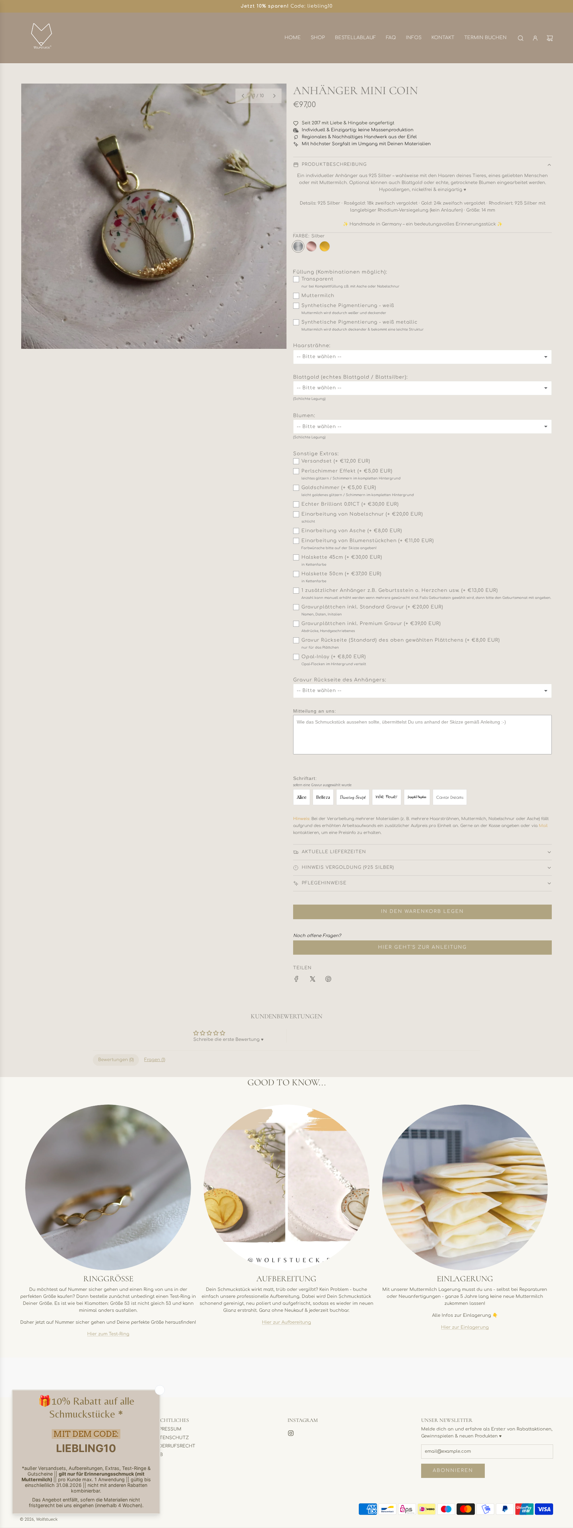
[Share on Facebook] (296, 980)
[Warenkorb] (549, 38)
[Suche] (520, 38)
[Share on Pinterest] (328, 980)
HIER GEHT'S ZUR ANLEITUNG (422, 947)
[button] (242, 96)
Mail (543, 825)
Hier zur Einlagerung (465, 1327)
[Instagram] (291, 1433)
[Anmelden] (535, 38)
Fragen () (154, 1059)
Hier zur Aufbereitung (286, 1322)
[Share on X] (312, 980)
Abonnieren (453, 1470)
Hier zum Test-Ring (108, 1334)
